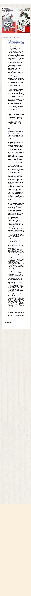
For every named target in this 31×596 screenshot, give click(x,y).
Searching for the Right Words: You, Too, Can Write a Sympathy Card (11, 37)
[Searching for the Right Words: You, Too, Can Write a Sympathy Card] (16, 20)
